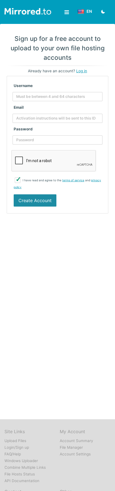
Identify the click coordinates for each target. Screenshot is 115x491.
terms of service (73, 180)
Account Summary (76, 440)
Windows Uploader (21, 460)
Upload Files (15, 440)
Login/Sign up (16, 447)
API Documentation (21, 480)
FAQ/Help (12, 454)
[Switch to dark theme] (103, 12)
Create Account (35, 200)
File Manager (71, 447)
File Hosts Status (19, 474)
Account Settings (75, 454)
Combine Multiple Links (25, 467)
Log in (81, 71)
